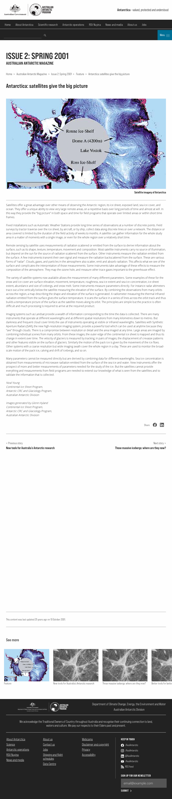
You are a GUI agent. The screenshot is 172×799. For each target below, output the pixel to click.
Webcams (87, 739)
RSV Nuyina (95, 24)
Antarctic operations (73, 24)
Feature (80, 74)
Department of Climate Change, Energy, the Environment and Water (129, 704)
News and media (114, 24)
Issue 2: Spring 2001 (61, 74)
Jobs (144, 24)
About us (132, 24)
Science (10, 744)
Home (8, 24)
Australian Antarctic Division (129, 709)
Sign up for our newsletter (136, 775)
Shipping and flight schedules (53, 757)
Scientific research (48, 24)
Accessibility (89, 755)
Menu (162, 35)
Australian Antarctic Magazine (31, 74)
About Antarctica (24, 24)
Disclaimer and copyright (95, 744)
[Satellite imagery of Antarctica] (86, 144)
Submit (125, 790)
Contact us (49, 744)
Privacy (86, 749)
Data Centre (49, 764)
